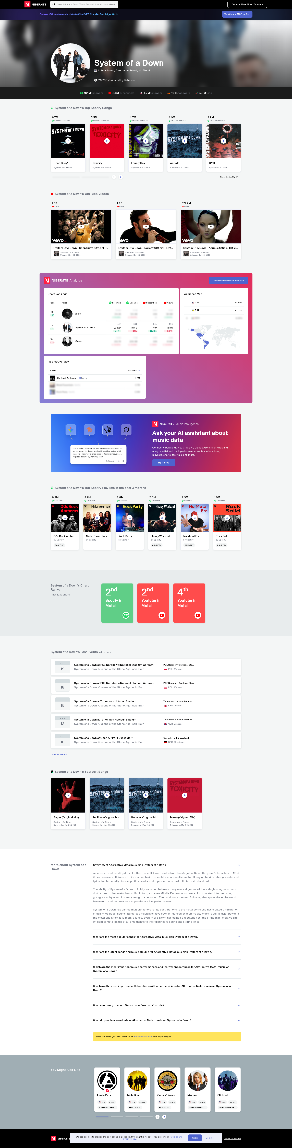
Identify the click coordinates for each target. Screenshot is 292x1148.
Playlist (53, 370)
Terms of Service (232, 1138)
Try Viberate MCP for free (237, 14)
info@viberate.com (143, 1036)
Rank (52, 302)
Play (68, 141)
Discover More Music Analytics (247, 4)
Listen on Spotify (227, 177)
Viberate (35, 4)
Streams (134, 302)
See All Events (59, 754)
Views (170, 302)
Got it (195, 1137)
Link (79, 378)
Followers (116, 302)
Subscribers (151, 302)
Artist (64, 302)
